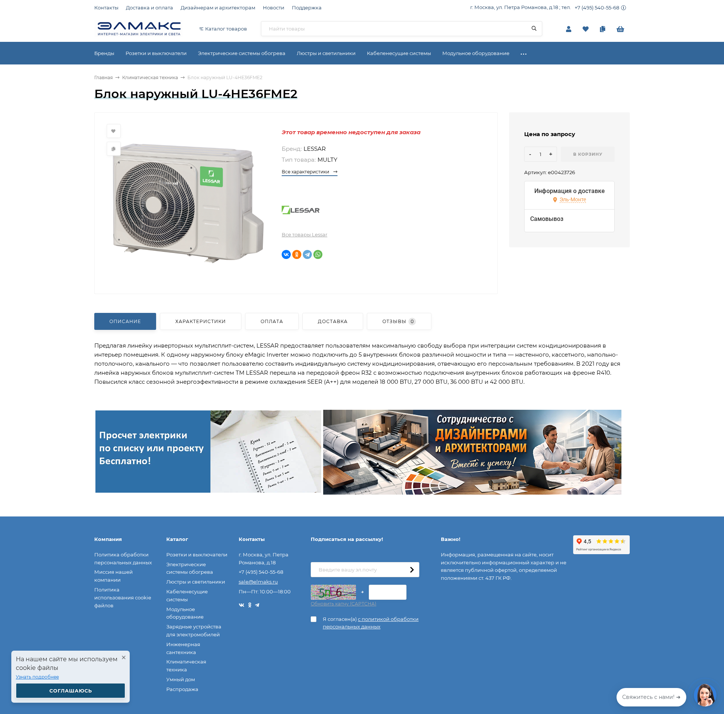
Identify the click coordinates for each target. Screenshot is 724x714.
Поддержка (307, 8)
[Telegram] (307, 254)
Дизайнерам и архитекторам (218, 8)
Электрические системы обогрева (189, 568)
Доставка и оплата (149, 8)
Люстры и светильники (195, 582)
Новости (273, 8)
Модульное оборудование (185, 613)
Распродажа (182, 689)
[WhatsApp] (317, 254)
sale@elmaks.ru (258, 582)
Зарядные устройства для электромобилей (193, 630)
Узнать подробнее (37, 677)
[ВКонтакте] (286, 254)
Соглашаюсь (70, 691)
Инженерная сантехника (183, 648)
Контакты (106, 8)
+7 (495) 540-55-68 (597, 8)
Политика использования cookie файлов (122, 597)
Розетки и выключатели (196, 555)
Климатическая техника (150, 77)
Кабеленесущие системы (187, 595)
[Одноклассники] (296, 254)
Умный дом (180, 679)
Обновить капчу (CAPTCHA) (343, 604)
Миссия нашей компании (113, 576)
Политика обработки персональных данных (123, 558)
